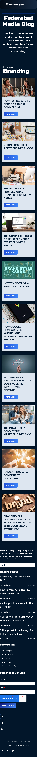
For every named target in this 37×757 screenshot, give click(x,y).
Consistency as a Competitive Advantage (16, 475)
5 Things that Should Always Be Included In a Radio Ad (16, 632)
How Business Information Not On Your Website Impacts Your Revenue (17, 384)
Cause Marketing (9, 666)
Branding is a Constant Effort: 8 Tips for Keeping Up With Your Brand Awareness (17, 522)
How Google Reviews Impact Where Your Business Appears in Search (18, 333)
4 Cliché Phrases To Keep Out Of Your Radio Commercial (16, 618)
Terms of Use (11, 745)
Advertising (7, 651)
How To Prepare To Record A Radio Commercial (17, 104)
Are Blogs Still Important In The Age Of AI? (16, 605)
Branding (6, 662)
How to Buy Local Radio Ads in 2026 (15, 578)
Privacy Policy (25, 745)
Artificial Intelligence (10, 654)
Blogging (6, 658)
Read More (11, 114)
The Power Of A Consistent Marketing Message (18, 431)
